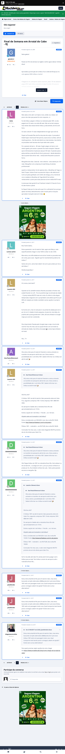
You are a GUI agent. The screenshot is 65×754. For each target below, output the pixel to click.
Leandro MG (11, 289)
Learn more (3, 3)
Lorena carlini (11, 252)
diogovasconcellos (11, 634)
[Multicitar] (22, 198)
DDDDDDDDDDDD (11, 451)
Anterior (9, 107)
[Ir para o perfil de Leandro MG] (11, 283)
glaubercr (11, 59)
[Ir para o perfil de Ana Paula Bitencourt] (11, 352)
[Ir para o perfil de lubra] (11, 114)
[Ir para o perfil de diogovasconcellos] (11, 628)
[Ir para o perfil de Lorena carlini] (11, 245)
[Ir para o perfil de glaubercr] (11, 53)
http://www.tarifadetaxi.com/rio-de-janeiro (38, 422)
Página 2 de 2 (24, 107)
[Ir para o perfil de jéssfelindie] (11, 578)
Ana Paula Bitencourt (11, 358)
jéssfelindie (11, 585)
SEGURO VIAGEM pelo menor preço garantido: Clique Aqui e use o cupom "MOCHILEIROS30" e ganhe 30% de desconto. (30, 14)
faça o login (48, 672)
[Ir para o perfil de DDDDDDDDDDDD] (11, 445)
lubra (11, 121)
